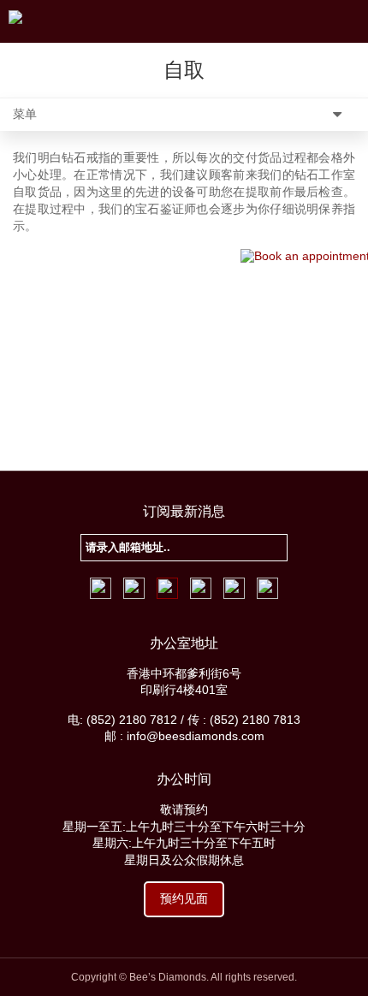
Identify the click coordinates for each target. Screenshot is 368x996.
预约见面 (184, 898)
